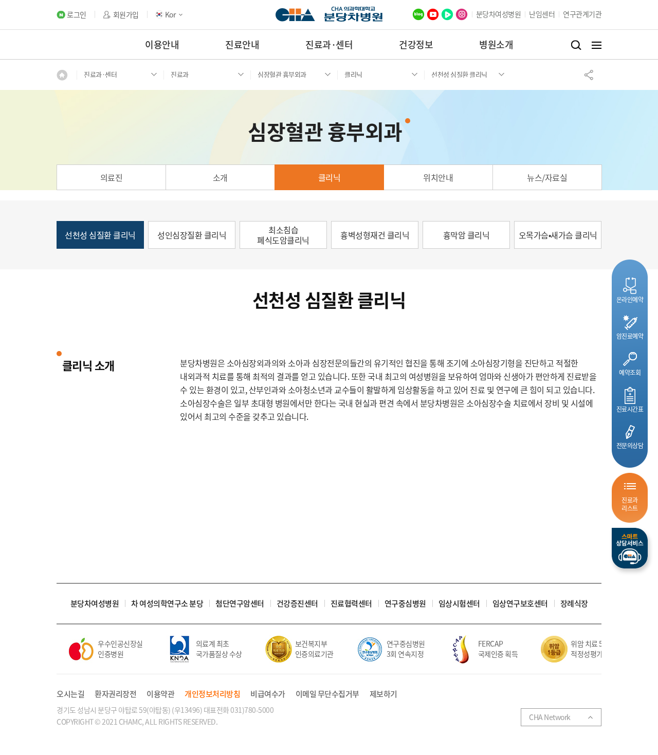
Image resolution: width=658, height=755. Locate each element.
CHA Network (550, 717)
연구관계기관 (582, 14)
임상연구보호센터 (520, 603)
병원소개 (496, 44)
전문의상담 (630, 445)
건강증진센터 (297, 603)
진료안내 (242, 44)
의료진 (111, 177)
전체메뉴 (596, 45)
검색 (576, 45)
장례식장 (574, 603)
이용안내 (162, 44)
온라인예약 (630, 299)
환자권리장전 (115, 694)
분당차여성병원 (498, 14)
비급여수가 (267, 694)
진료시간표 (630, 408)
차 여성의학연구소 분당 (167, 603)
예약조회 (630, 372)
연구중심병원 (405, 603)
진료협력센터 (351, 603)
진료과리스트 (630, 503)
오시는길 (70, 694)
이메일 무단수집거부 (327, 694)
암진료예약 (630, 336)
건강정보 (416, 44)
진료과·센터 (329, 44)
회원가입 (126, 15)
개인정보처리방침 (212, 694)
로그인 (76, 15)
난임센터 (542, 14)
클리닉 (329, 177)
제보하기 (383, 694)
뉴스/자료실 (547, 177)
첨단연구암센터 (239, 603)
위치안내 (438, 177)
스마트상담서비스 (630, 548)
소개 (220, 177)
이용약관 (160, 694)
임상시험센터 (459, 603)
